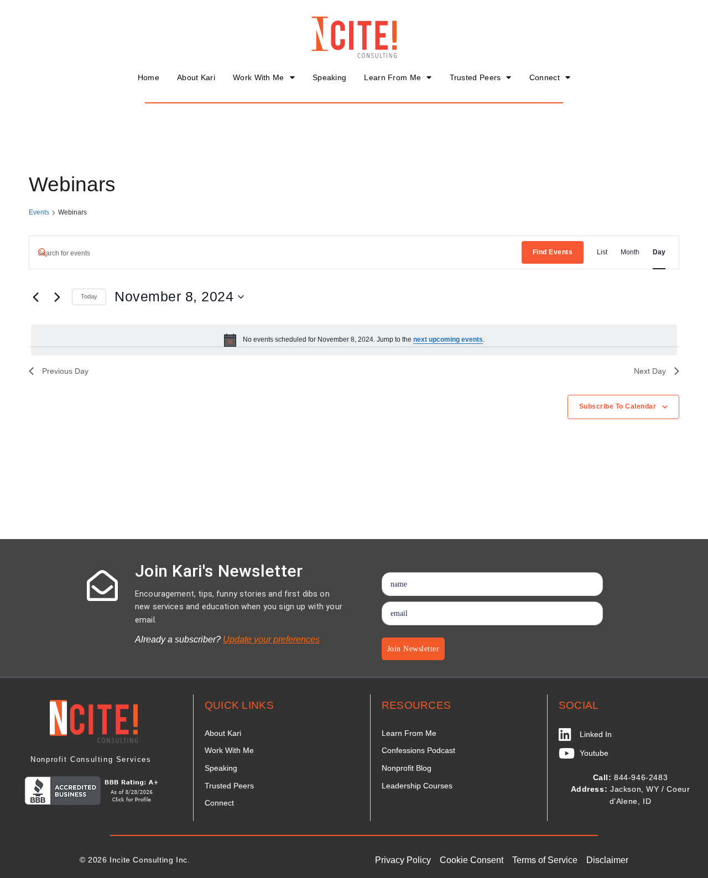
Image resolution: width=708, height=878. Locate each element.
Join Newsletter (413, 649)
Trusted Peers (475, 77)
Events (39, 212)
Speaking (329, 77)
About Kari (196, 77)
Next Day (650, 371)
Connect (544, 77)
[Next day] (57, 297)
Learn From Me (392, 77)
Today (89, 296)
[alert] (354, 340)
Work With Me (258, 77)
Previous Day (65, 371)
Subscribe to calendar (618, 406)
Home (148, 77)
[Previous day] (35, 297)
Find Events (553, 252)
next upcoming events (448, 339)
